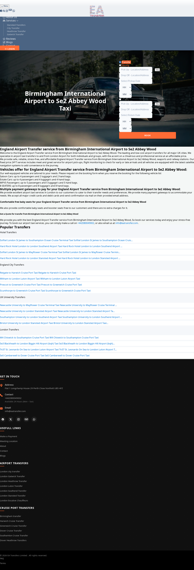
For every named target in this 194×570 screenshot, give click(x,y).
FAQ (2, 558)
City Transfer (13, 28)
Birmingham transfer (10, 516)
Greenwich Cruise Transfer (13, 525)
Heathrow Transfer (16, 31)
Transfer (126, 62)
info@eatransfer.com (126, 223)
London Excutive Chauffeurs (14, 500)
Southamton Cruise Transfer (14, 535)
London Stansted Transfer (13, 495)
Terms (3, 563)
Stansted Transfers (16, 24)
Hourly (125, 65)
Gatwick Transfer (15, 34)
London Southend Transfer (13, 490)
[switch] (120, 99)
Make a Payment (8, 436)
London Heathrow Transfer (13, 481)
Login (11, 49)
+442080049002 (85, 223)
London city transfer (10, 471)
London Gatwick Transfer (12, 476)
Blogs (3, 455)
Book (147, 135)
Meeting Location (8, 441)
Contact (4, 450)
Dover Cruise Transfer (11, 530)
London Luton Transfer (11, 486)
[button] (10, 20)
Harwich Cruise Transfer (12, 521)
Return (125, 99)
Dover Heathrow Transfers (13, 540)
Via (157, 70)
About (3, 446)
